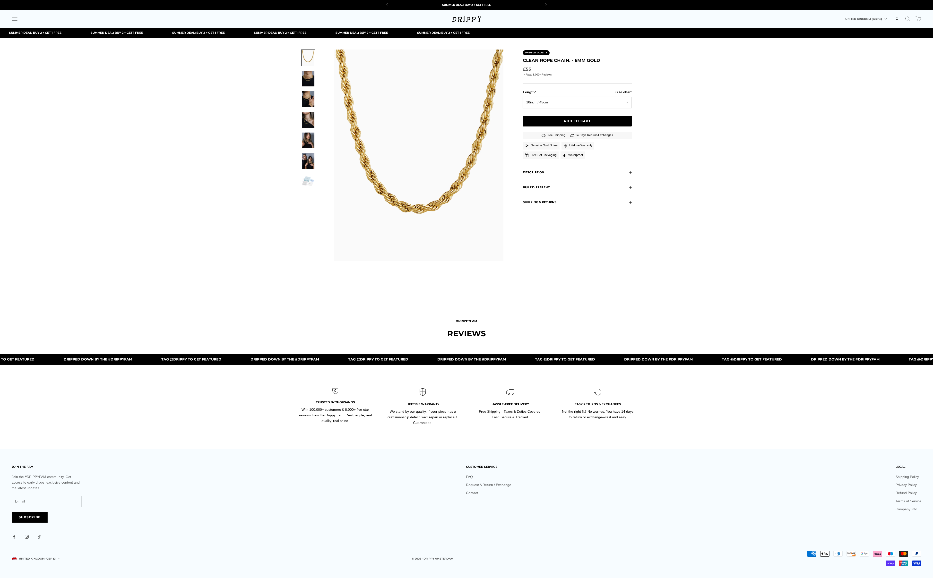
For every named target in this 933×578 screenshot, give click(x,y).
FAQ (469, 477)
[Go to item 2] (308, 78)
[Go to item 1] (308, 58)
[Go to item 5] (308, 140)
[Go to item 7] (308, 181)
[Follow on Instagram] (26, 536)
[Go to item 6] (308, 161)
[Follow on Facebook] (14, 536)
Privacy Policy (906, 485)
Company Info (906, 509)
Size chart (623, 92)
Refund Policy (906, 493)
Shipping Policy (907, 477)
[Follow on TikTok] (39, 536)
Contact (472, 493)
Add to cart (577, 121)
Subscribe (30, 517)
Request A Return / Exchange (488, 485)
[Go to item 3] (308, 99)
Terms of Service (908, 501)
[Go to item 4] (308, 119)
